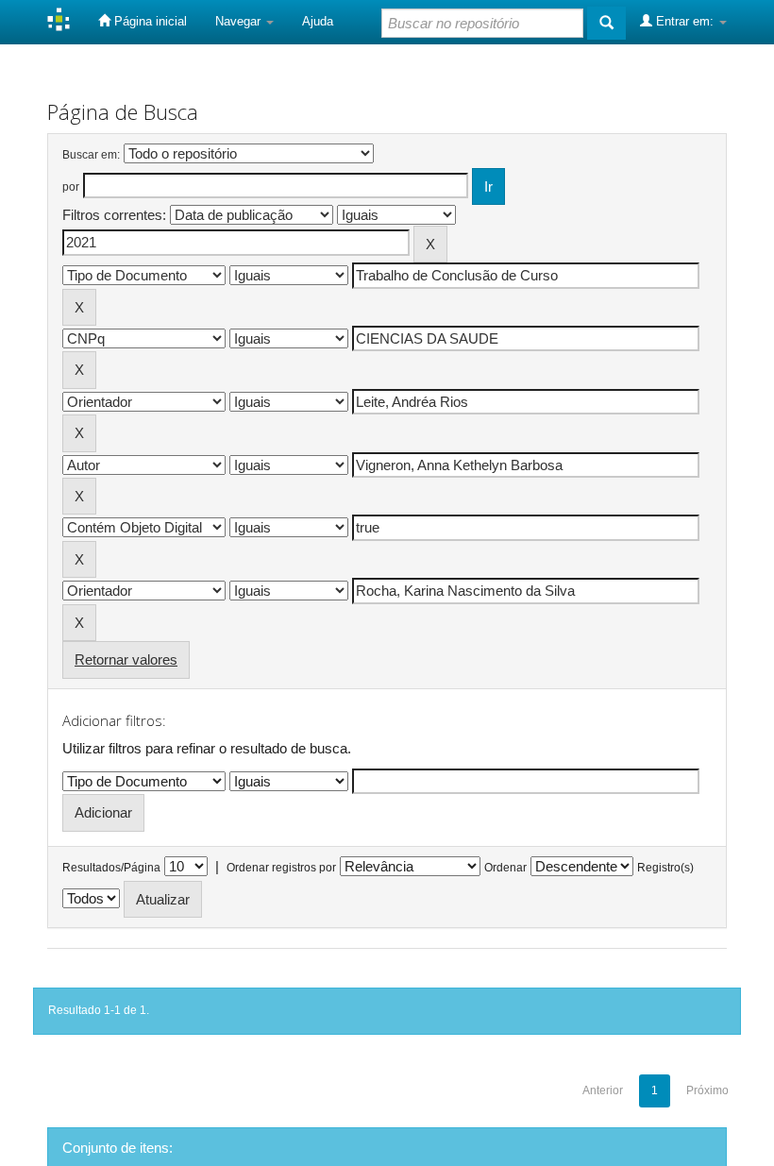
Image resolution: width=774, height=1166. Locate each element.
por (70, 187)
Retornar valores (126, 659)
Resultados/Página (111, 867)
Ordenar (505, 867)
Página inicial (148, 21)
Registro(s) (665, 867)
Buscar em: (91, 154)
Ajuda (317, 21)
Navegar (239, 21)
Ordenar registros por (281, 867)
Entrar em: (684, 21)
